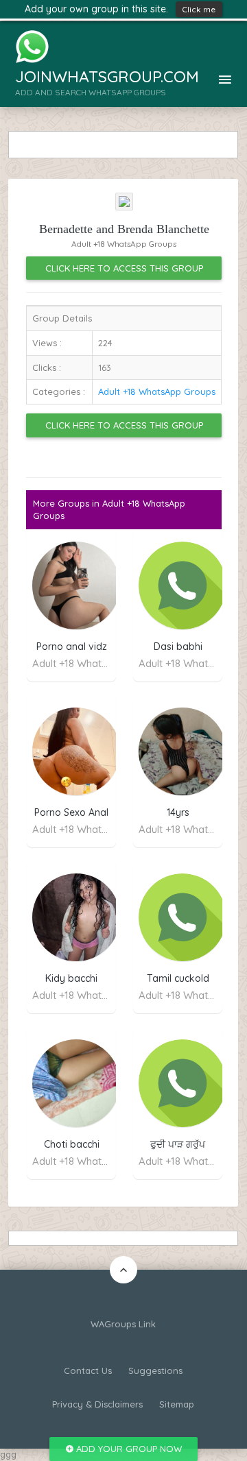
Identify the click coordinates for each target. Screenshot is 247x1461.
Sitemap (176, 1404)
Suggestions (155, 1370)
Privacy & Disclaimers (97, 1404)
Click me (199, 9)
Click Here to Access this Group (124, 268)
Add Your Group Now (127, 1448)
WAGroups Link (123, 1323)
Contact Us (88, 1370)
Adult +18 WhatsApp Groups (156, 391)
